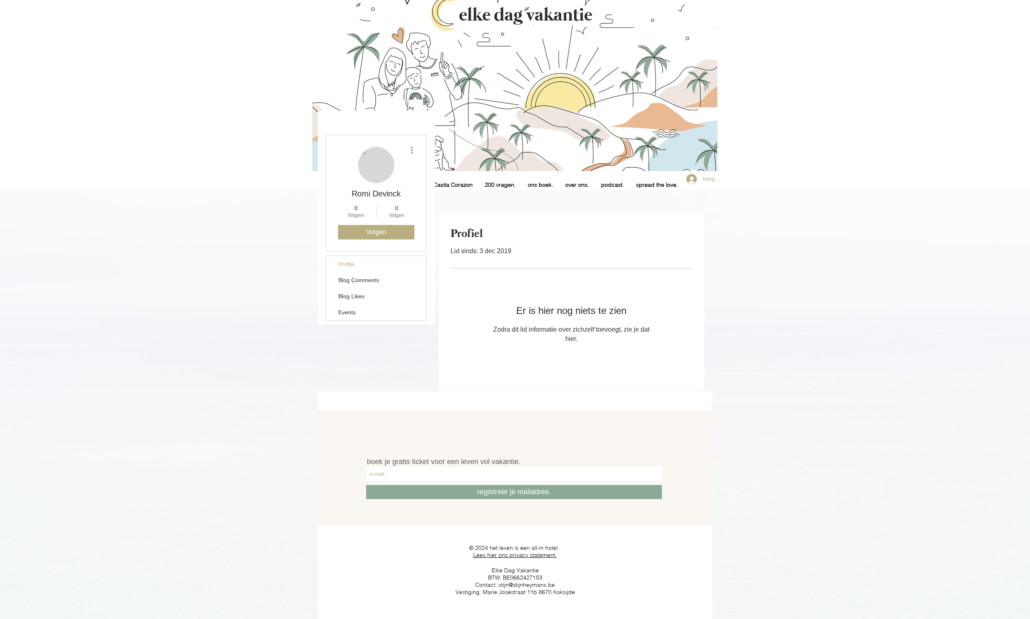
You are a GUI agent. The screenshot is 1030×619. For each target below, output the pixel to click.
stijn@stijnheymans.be (527, 584)
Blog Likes (351, 296)
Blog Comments (358, 280)
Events (347, 312)
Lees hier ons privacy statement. (515, 555)
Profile (346, 264)
